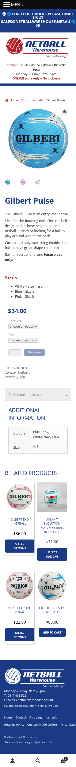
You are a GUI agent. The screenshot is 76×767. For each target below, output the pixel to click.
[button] (64, 112)
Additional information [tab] (26, 394)
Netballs (37, 100)
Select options (20, 546)
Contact (20, 717)
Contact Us (14, 65)
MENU (17, 4)
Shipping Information (44, 717)
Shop (24, 100)
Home (14, 100)
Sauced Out (45, 742)
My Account (12, 761)
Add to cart (34, 352)
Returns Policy (14, 725)
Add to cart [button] (52, 632)
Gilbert (21, 377)
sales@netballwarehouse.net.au (35, 21)
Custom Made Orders (42, 725)
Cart (58, 757)
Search (38, 761)
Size (11, 334)
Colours (14, 321)
